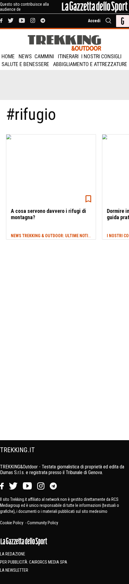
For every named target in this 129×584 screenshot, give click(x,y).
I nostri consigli (101, 56)
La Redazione (12, 554)
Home (8, 56)
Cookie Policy (12, 522)
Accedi (94, 20)
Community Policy (42, 522)
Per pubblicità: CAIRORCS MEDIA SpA (33, 562)
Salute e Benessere (25, 64)
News (25, 56)
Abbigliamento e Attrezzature (90, 64)
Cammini (44, 56)
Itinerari (68, 56)
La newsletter (14, 570)
